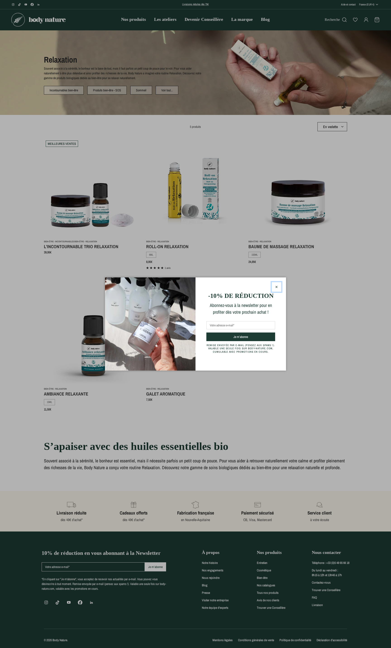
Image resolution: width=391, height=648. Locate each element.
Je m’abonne (249, 337)
